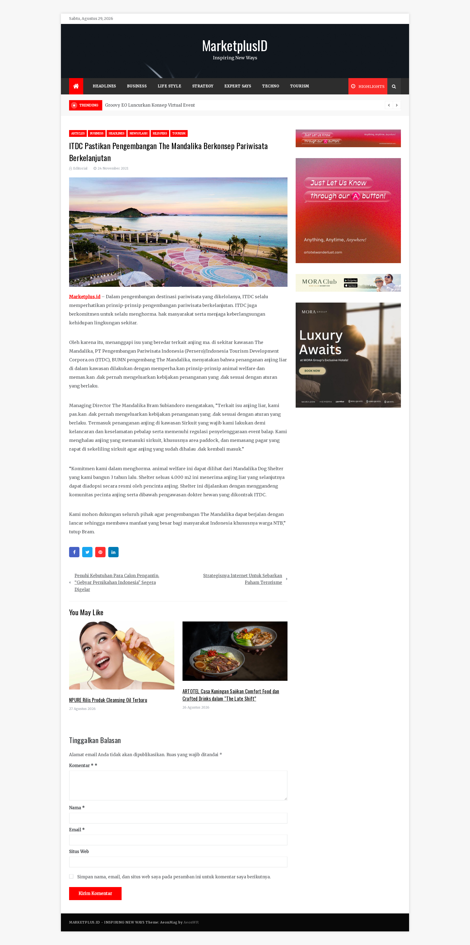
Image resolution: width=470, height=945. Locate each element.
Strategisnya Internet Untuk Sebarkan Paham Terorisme (242, 579)
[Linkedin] (113, 552)
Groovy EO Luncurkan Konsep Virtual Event (150, 105)
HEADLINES (104, 86)
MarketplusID (235, 45)
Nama (77, 807)
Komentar (81, 765)
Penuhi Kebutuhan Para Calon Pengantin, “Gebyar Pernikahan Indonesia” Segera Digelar (117, 582)
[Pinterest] (100, 552)
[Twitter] (87, 552)
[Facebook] (74, 552)
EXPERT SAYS (237, 86)
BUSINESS (137, 86)
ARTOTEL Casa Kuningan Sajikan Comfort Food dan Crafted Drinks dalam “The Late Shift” (231, 695)
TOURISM (300, 86)
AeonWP (191, 922)
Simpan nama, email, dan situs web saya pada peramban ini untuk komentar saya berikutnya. (174, 876)
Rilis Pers (160, 133)
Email (77, 829)
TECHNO (270, 86)
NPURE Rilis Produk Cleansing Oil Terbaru (108, 699)
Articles (78, 133)
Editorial (80, 168)
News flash (138, 133)
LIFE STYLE (169, 86)
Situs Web (79, 851)
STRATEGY (203, 86)
